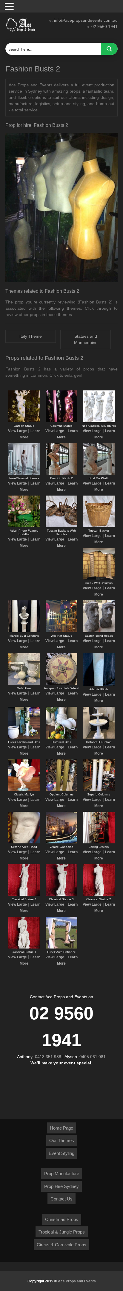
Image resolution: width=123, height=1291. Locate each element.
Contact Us (61, 1198)
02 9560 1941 (104, 26)
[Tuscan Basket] (99, 526)
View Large (17, 431)
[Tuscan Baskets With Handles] (61, 526)
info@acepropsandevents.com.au (86, 20)
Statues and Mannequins (85, 339)
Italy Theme (30, 336)
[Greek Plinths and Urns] (24, 737)
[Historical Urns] (61, 737)
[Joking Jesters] (99, 842)
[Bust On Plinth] (99, 473)
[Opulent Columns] (61, 790)
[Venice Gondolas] (61, 842)
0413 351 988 (48, 1056)
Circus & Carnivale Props (61, 1244)
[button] (10, 6)
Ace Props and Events (77, 1281)
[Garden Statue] (24, 421)
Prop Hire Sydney (61, 1186)
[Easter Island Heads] (99, 631)
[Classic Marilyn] (24, 790)
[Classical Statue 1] (24, 947)
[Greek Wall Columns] (99, 578)
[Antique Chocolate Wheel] (61, 683)
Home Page (61, 1127)
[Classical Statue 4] (24, 895)
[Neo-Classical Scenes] (24, 473)
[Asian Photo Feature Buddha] (24, 526)
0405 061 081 (92, 1056)
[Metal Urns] (24, 683)
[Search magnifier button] (109, 49)
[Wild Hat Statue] (61, 631)
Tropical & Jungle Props (62, 1231)
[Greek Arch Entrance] (61, 947)
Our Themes (61, 1140)
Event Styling (61, 1153)
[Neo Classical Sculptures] (99, 421)
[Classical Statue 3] (61, 895)
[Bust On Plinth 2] (61, 473)
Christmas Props (61, 1219)
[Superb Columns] (99, 790)
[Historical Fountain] (99, 737)
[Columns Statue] (61, 421)
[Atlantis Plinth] (99, 685)
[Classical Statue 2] (99, 895)
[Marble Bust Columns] (24, 631)
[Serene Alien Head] (24, 842)
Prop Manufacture (61, 1173)
